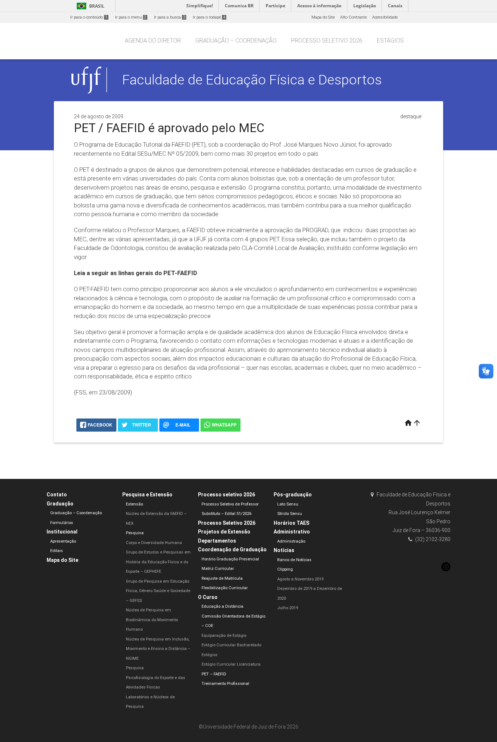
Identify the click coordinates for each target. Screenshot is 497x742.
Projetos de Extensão (224, 532)
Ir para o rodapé (209, 17)
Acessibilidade (385, 17)
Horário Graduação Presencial (230, 559)
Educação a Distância (222, 606)
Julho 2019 (287, 608)
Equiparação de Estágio (224, 635)
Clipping (285, 569)
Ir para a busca (169, 17)
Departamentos (217, 541)
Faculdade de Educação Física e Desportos (252, 80)
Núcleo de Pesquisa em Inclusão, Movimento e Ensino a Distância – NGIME (158, 649)
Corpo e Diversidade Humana (154, 542)
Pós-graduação (293, 494)
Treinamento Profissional (225, 683)
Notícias (284, 550)
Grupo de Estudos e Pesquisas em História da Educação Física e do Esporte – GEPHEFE (158, 562)
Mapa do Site (323, 17)
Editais (56, 550)
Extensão (134, 504)
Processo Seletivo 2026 (226, 523)
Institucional (62, 532)
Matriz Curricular (218, 568)
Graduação (60, 504)
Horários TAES (291, 523)
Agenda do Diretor (153, 40)
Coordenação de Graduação (232, 549)
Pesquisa (135, 533)
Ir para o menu (130, 17)
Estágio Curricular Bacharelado (231, 645)
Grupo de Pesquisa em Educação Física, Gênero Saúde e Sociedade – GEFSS (158, 591)
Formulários (61, 522)
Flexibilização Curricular (225, 588)
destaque (410, 116)
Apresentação (63, 541)
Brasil (89, 6)
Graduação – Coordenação (236, 40)
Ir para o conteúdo (88, 17)
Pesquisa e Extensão (147, 494)
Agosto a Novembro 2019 (300, 579)
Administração (291, 541)
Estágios (390, 40)
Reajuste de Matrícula (222, 578)
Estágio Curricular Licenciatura (231, 664)
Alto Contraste (353, 17)
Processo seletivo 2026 (326, 40)
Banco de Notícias (294, 560)
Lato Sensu (287, 504)
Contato (57, 494)
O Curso (208, 597)
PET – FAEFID (214, 674)
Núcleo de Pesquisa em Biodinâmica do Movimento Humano (152, 620)
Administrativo (292, 532)
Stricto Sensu (289, 513)
